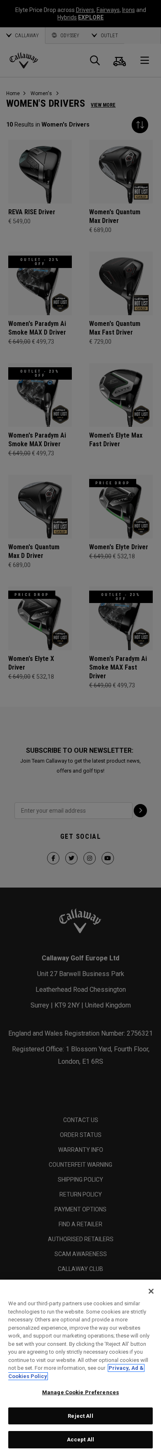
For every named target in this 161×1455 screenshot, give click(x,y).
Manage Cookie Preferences (80, 1392)
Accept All (80, 1439)
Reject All (80, 1416)
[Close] (151, 1291)
